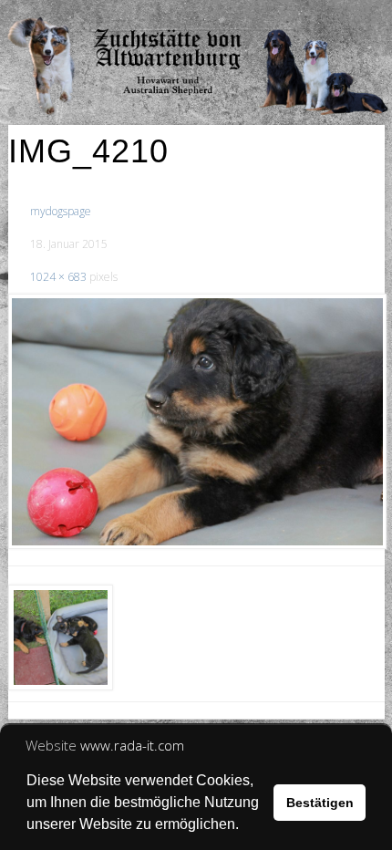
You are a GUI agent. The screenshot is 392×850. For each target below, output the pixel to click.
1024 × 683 (58, 277)
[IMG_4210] (196, 421)
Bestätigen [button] (320, 802)
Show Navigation (319, 18)
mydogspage (60, 211)
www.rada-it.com (132, 745)
